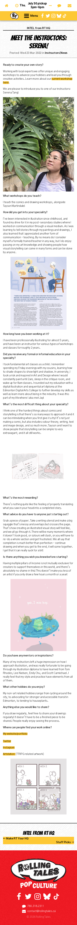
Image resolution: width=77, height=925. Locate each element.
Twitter (7, 741)
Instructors (52, 53)
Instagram (9, 747)
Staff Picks (63, 842)
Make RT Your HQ (17, 838)
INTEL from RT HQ (38, 28)
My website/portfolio (15, 734)
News (64, 53)
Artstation (9, 754)
